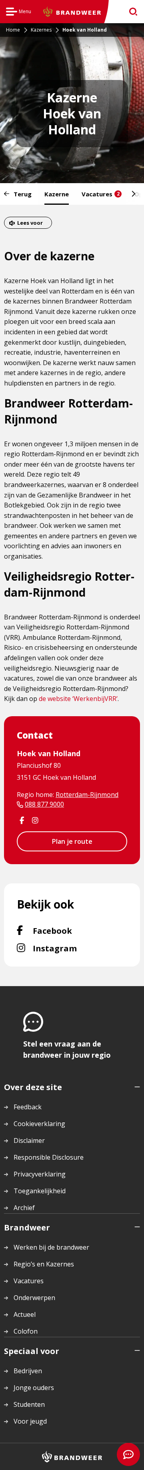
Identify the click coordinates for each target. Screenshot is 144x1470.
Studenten (29, 1404)
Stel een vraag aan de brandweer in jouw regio (67, 1049)
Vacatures (101, 194)
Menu (18, 12)
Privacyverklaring (40, 1174)
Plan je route (72, 841)
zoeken (130, 12)
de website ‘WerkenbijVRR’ (78, 698)
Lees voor (30, 222)
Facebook (73, 930)
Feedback (28, 1106)
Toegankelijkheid (40, 1190)
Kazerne (56, 194)
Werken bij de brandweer (51, 1247)
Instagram (76, 948)
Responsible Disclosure (49, 1157)
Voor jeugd (30, 1421)
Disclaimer (29, 1140)
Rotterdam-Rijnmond (87, 794)
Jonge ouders (34, 1387)
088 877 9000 (44, 804)
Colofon (26, 1331)
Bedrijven (28, 1370)
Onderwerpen (34, 1297)
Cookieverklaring (39, 1123)
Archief (24, 1207)
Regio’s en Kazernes (44, 1264)
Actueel (25, 1314)
